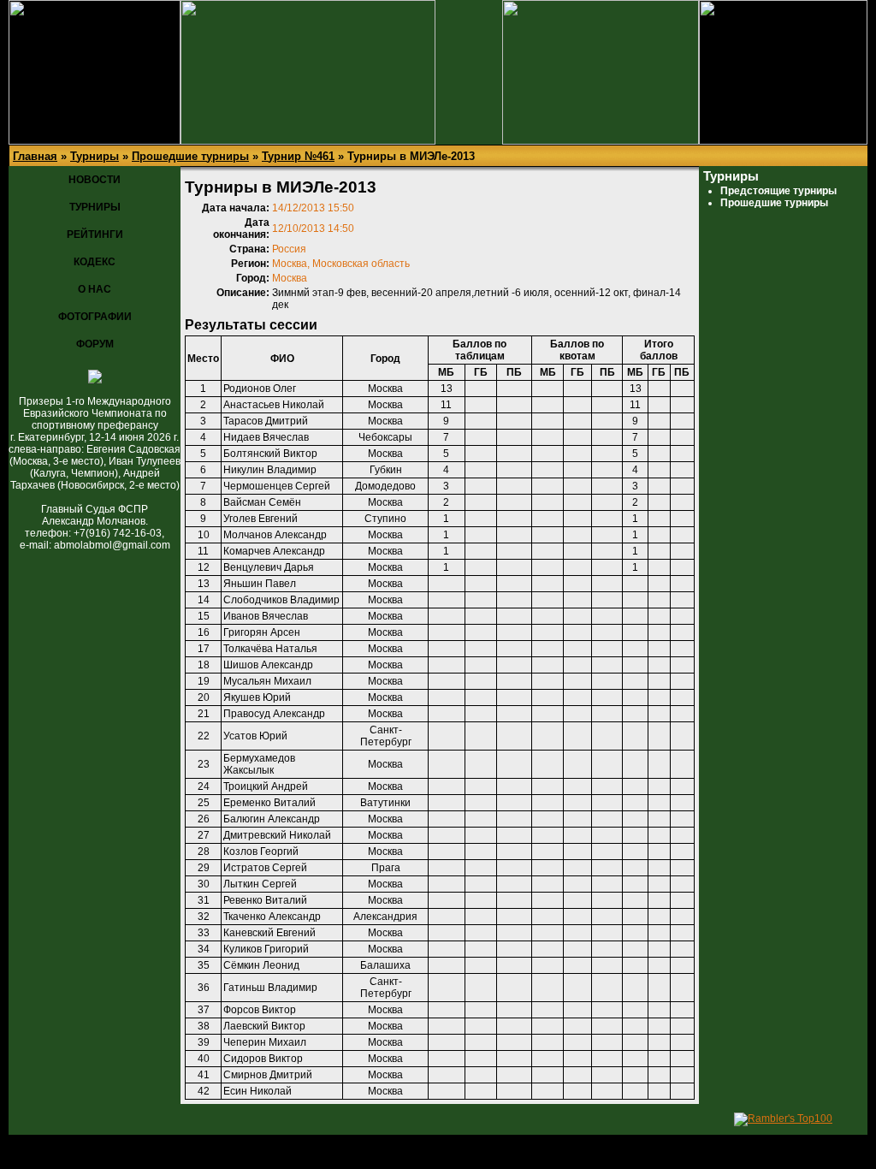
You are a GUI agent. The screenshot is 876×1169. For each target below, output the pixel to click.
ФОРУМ (95, 344)
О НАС (94, 289)
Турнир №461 (298, 156)
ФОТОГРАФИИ (95, 317)
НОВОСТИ (94, 180)
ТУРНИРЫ (95, 207)
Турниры (94, 156)
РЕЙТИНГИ (95, 234)
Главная (35, 156)
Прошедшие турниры (190, 156)
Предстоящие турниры (778, 191)
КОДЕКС (94, 262)
